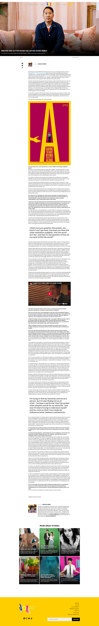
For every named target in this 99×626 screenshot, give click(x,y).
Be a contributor (75, 606)
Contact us (76, 610)
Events (64, 4)
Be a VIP (77, 605)
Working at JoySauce (74, 608)
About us (77, 603)
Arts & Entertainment (33, 4)
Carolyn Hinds (42, 64)
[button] (39, 4)
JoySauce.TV (70, 4)
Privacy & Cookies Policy (73, 614)
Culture (42, 4)
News (25, 4)
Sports (58, 4)
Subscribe (76, 619)
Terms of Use (76, 612)
